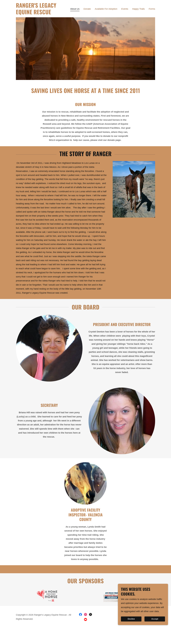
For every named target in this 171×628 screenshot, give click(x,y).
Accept (154, 619)
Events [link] (124, 9)
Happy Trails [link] (138, 9)
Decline (131, 619)
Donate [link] (87, 9)
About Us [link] (74, 9)
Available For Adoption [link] (106, 9)
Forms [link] (152, 9)
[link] (40, 13)
